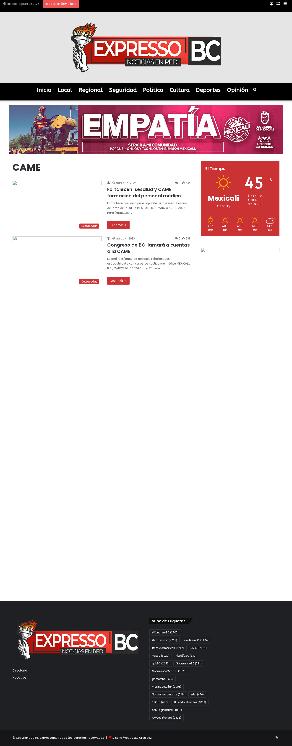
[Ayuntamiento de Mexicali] (146, 129)
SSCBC (160, 702)
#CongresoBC (165, 632)
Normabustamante (168, 694)
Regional (91, 90)
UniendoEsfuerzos (190, 702)
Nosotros (19, 677)
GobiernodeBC (189, 663)
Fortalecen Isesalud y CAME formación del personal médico (144, 192)
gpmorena (162, 679)
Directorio (20, 670)
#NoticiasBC (196, 640)
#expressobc (164, 640)
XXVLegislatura (166, 717)
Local (65, 90)
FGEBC (160, 655)
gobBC (160, 663)
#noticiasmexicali (168, 648)
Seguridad (123, 90)
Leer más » (118, 225)
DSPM (198, 648)
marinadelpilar (166, 686)
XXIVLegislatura (167, 710)
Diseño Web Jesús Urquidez (132, 737)
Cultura (180, 90)
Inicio (44, 90)
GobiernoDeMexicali (169, 671)
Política (153, 90)
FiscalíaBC (186, 655)
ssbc (197, 694)
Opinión (237, 90)
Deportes (208, 90)
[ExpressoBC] (146, 47)
